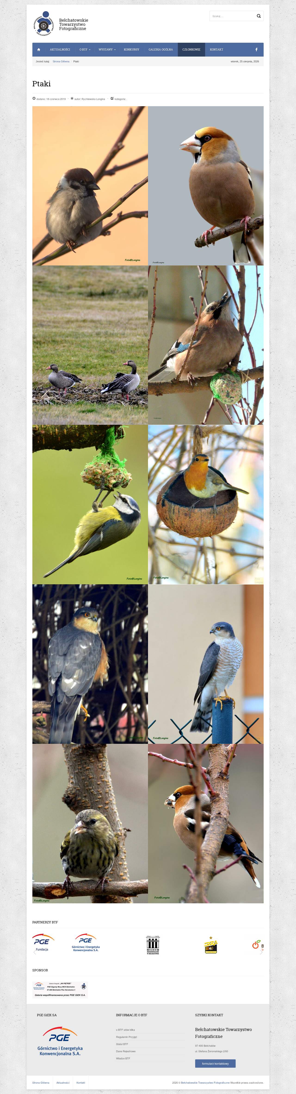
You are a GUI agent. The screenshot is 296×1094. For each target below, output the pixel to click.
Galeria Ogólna (161, 49)
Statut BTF (122, 1044)
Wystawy (106, 49)
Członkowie (191, 49)
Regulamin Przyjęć (126, 1037)
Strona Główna (38, 50)
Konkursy (131, 49)
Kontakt (216, 49)
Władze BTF (123, 1058)
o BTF (83, 49)
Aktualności (60, 49)
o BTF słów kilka (125, 1029)
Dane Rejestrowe (126, 1051)
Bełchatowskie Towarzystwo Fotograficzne (205, 1082)
